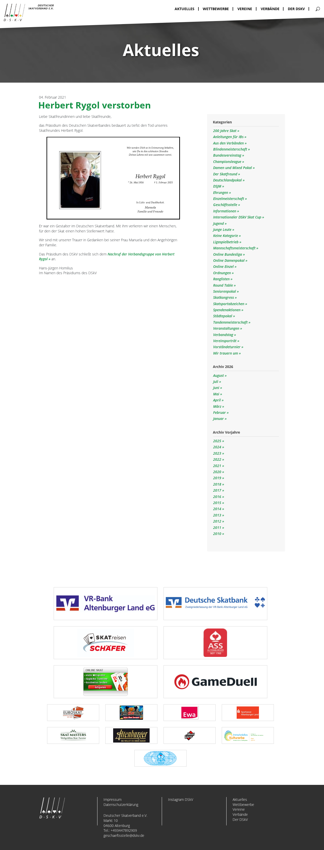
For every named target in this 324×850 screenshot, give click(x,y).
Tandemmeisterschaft (231, 322)
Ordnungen (222, 272)
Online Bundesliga (228, 254)
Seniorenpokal (225, 291)
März (217, 406)
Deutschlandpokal (228, 180)
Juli (215, 381)
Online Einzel (224, 266)
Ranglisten (222, 278)
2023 (217, 453)
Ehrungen (221, 192)
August (218, 375)
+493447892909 (124, 830)
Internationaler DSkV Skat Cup (237, 217)
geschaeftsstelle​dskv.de (124, 835)
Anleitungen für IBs (229, 136)
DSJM (217, 186)
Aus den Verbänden (229, 143)
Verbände (240, 814)
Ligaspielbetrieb (226, 241)
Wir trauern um (226, 353)
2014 (217, 508)
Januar (218, 418)
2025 (217, 440)
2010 (217, 533)
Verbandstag (223, 334)
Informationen (225, 211)
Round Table (223, 285)
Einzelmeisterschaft (229, 198)
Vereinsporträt (225, 340)
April (217, 400)
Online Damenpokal (229, 260)
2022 (217, 459)
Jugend (219, 223)
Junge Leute (222, 229)
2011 (217, 527)
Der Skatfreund (225, 174)
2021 (217, 465)
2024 (217, 447)
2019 (217, 477)
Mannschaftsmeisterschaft (234, 248)
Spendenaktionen (227, 309)
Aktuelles (240, 799)
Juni (216, 387)
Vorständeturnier (227, 346)
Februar (219, 412)
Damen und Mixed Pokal (233, 167)
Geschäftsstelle (225, 204)
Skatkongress (224, 297)
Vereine (239, 809)
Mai (216, 394)
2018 (217, 484)
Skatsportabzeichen (229, 303)
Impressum (113, 799)
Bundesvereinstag (227, 155)
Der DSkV (240, 819)
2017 (217, 490)
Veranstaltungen (226, 328)
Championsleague (227, 161)
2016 (217, 496)
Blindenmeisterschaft (230, 149)
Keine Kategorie (226, 235)
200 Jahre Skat (225, 130)
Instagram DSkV (180, 799)
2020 (217, 471)
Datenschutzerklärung (121, 804)
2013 (217, 515)
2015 (217, 502)
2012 (217, 521)
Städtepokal (223, 315)
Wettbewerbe (243, 804)
